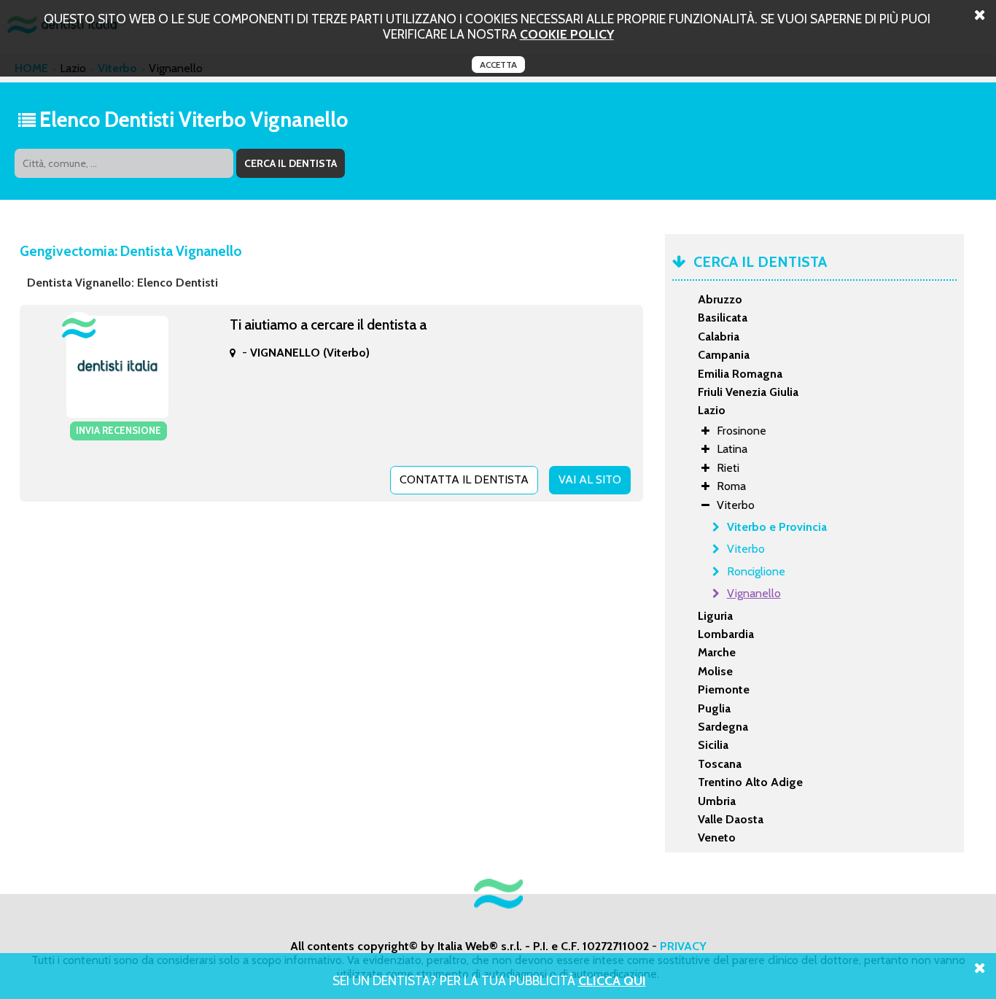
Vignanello (754, 593)
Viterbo (746, 549)
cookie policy (567, 34)
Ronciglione (756, 571)
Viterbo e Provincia (777, 527)
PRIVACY (683, 946)
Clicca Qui (612, 980)
